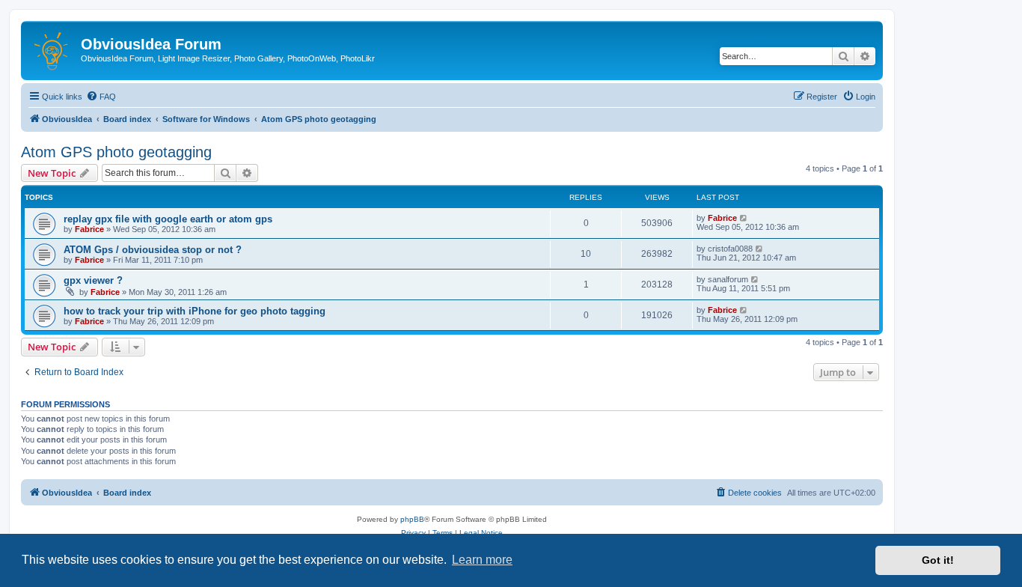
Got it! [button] (938, 560)
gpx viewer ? (93, 280)
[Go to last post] (744, 217)
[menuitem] (101, 97)
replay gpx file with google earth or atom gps (168, 219)
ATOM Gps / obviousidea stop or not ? (153, 249)
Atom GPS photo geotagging (116, 152)
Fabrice (89, 229)
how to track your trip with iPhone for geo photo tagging (194, 311)
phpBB (412, 519)
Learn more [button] (482, 559)
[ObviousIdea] (53, 49)
